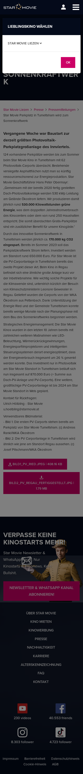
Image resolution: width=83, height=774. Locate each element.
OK (68, 62)
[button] (76, 7)
